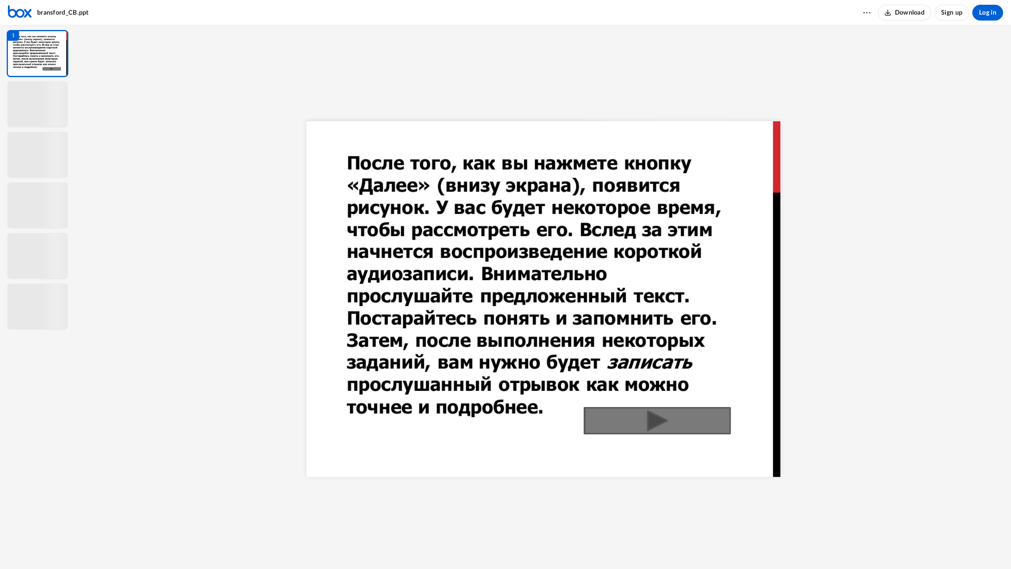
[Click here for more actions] (867, 13)
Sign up (951, 12)
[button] (37, 53)
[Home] (20, 12)
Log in (987, 12)
